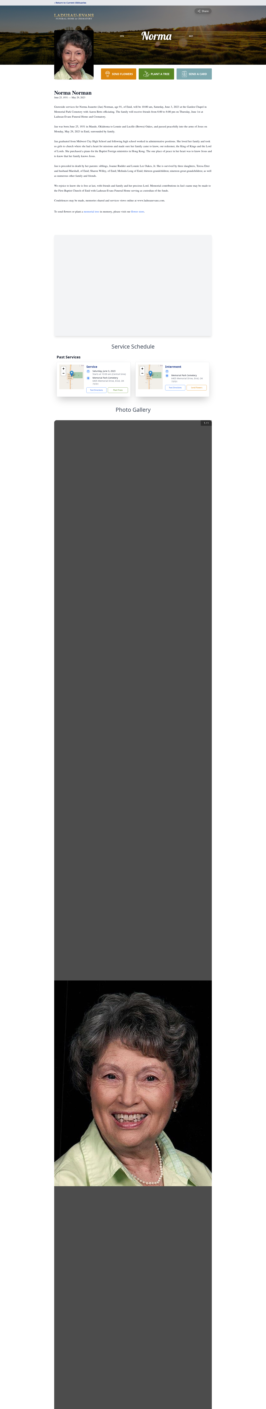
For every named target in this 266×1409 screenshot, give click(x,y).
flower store (137, 211)
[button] (72, 374)
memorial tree (91, 211)
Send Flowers (196, 387)
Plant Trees (118, 390)
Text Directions (96, 390)
